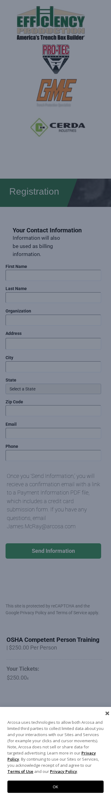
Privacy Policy (63, 771)
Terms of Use (20, 771)
